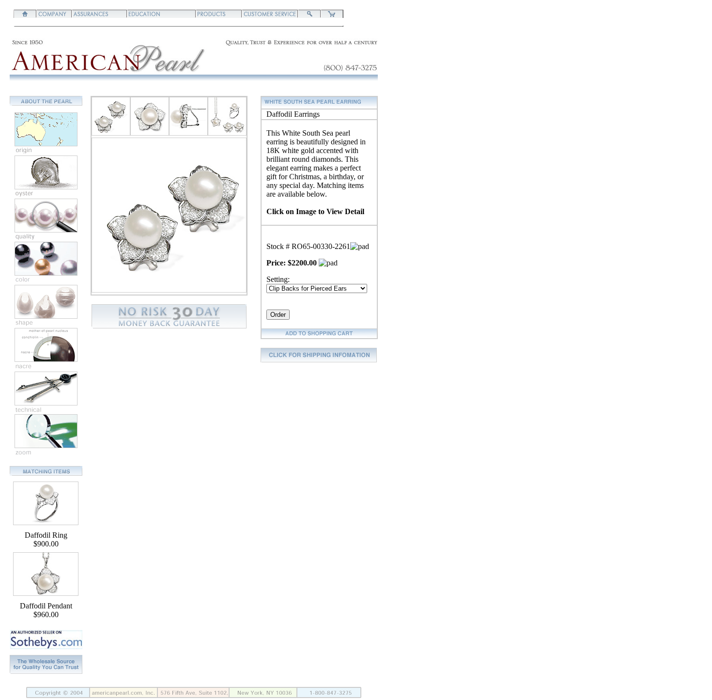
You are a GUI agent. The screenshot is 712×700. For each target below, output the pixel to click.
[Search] (309, 15)
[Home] (25, 15)
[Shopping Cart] (332, 15)
